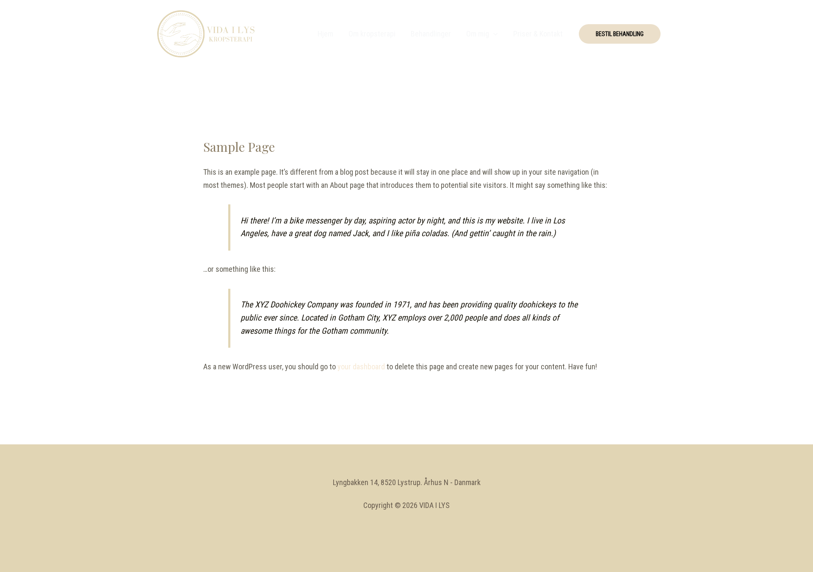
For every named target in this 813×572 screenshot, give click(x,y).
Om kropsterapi (371, 33)
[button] (620, 34)
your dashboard (361, 366)
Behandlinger (431, 33)
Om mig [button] (477, 33)
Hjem (325, 33)
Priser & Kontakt (538, 33)
